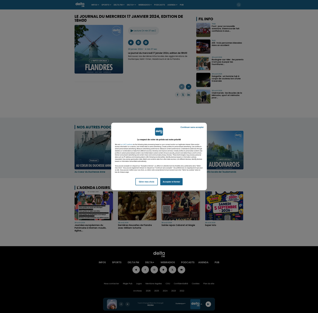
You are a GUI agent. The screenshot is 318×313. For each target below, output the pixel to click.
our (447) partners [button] (126, 144)
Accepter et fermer (171, 181)
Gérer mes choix (146, 181)
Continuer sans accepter (192, 127)
